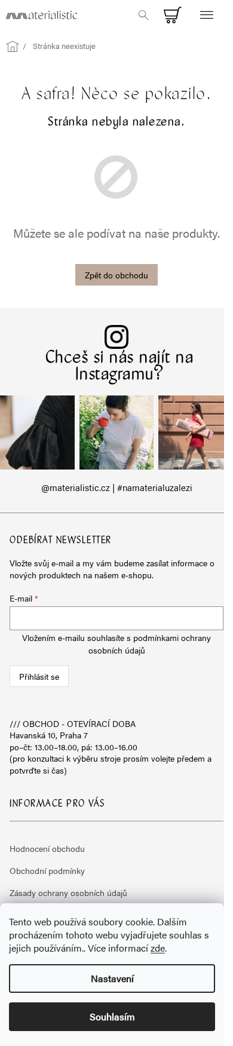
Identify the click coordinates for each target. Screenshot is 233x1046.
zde (158, 948)
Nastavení (112, 978)
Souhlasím (112, 1016)
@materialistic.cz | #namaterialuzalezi (116, 487)
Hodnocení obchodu (47, 848)
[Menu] (206, 15)
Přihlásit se (39, 676)
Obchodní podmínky (47, 870)
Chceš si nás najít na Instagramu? (119, 367)
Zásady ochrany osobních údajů (68, 892)
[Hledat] (143, 15)
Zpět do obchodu (116, 275)
